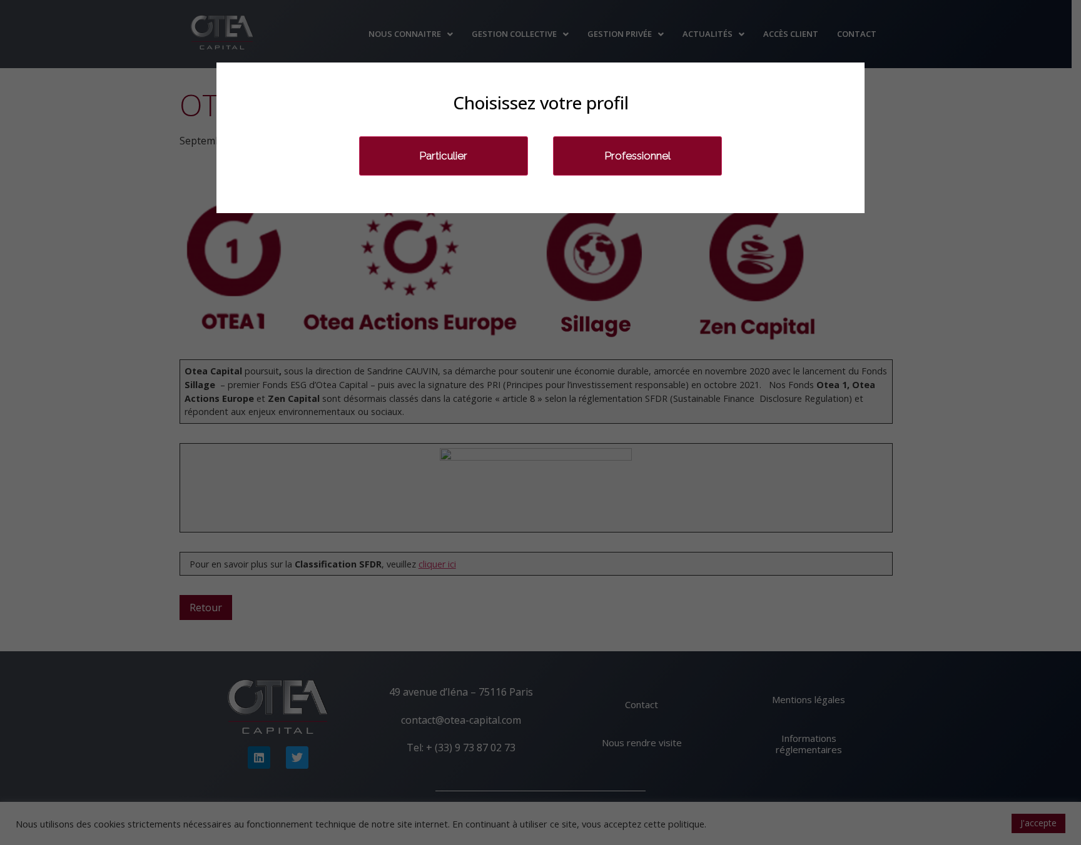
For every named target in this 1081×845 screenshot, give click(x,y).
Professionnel (638, 155)
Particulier (443, 155)
